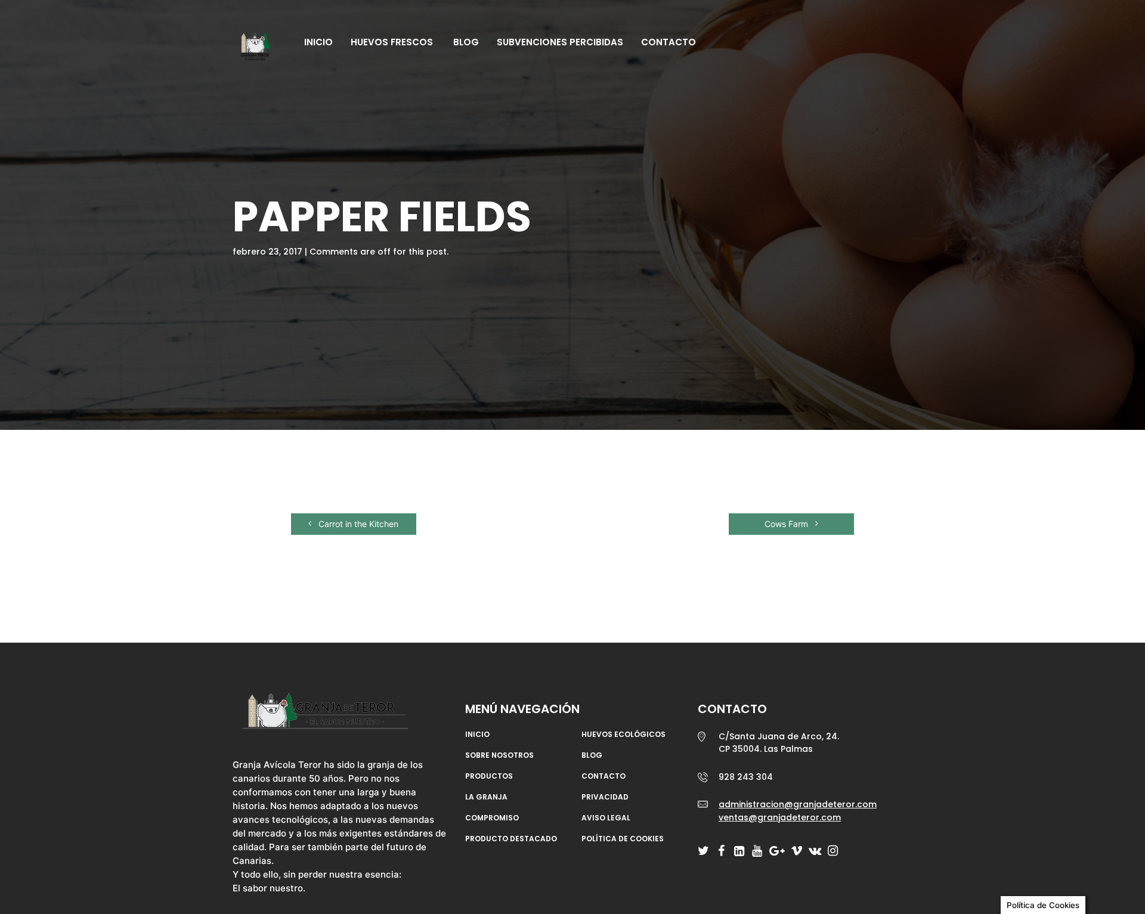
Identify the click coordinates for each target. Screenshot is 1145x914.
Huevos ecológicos (623, 734)
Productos (489, 776)
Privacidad (605, 797)
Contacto (668, 42)
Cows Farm (787, 524)
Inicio (318, 42)
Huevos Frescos (392, 42)
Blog (465, 42)
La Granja (486, 797)
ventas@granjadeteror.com (780, 817)
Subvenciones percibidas (560, 42)
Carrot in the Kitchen (357, 524)
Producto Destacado (511, 839)
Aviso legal (605, 818)
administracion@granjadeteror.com (798, 804)
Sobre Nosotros (499, 755)
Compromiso (492, 818)
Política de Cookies (622, 839)
